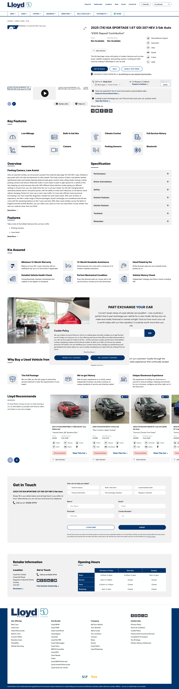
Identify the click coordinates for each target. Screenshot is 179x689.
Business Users (16, 640)
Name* (70, 501)
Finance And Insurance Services (143, 634)
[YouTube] (146, 617)
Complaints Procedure (139, 637)
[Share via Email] (97, 111)
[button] (71, 357)
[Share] (93, 111)
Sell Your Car (83, 13)
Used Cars (20, 21)
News (93, 640)
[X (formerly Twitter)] (142, 617)
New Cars (14, 624)
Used (23, 13)
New (12, 13)
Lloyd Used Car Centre (59, 667)
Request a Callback (139, 84)
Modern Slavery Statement (141, 643)
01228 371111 (107, 81)
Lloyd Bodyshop (97, 649)
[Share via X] (106, 111)
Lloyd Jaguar (56, 634)
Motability (101, 13)
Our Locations (96, 634)
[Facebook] (132, 617)
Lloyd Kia (54, 637)
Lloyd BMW (55, 624)
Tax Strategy (135, 640)
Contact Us (132, 4)
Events (123, 4)
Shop (116, 4)
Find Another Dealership (47, 586)
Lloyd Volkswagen (57, 643)
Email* (121, 501)
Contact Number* (125, 511)
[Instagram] (135, 617)
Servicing (65, 13)
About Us (88, 4)
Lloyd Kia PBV (56, 640)
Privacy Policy (136, 624)
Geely (53, 658)
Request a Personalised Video (106, 93)
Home (10, 21)
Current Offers (16, 637)
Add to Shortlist (100, 51)
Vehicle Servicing (17, 646)
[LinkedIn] (139, 617)
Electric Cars (16, 634)
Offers (36, 13)
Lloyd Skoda (55, 655)
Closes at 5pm (108, 85)
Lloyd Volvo (55, 646)
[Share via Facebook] (102, 111)
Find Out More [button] (89, 352)
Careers (94, 637)
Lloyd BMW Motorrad (59, 661)
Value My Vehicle (101, 101)
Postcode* (71, 511)
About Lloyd (95, 630)
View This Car (79, 453)
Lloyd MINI (55, 627)
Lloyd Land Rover (57, 630)
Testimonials (98, 4)
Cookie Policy (136, 630)
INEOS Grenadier (57, 649)
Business (50, 13)
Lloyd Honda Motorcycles (60, 664)
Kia (27, 21)
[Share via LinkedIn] (111, 111)
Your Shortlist (96, 627)
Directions (17, 588)
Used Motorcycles (18, 630)
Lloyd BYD (55, 652)
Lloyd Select (95, 646)
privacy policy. (151, 536)
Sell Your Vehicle (97, 624)
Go (149, 333)
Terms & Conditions (138, 627)
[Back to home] (19, 5)
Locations (108, 4)
